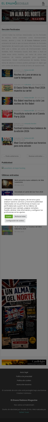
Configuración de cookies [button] (15, 221)
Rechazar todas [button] (20, 216)
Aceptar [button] (8, 216)
